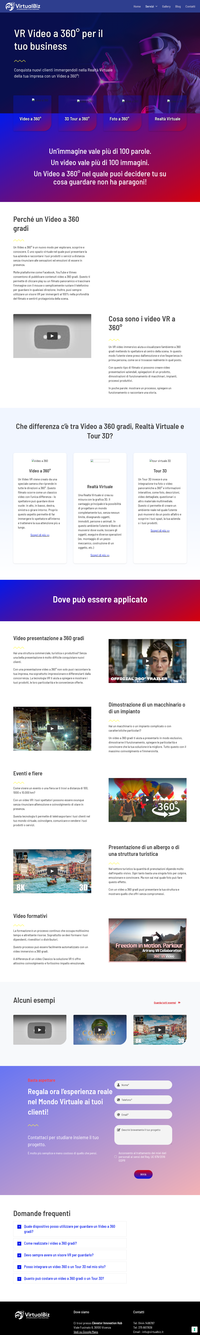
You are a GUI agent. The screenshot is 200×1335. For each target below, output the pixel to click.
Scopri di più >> (39, 535)
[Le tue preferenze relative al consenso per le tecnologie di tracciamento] (195, 1329)
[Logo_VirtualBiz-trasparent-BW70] (23, 2)
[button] (69, 1228)
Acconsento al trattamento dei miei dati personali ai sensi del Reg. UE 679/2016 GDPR (142, 1156)
